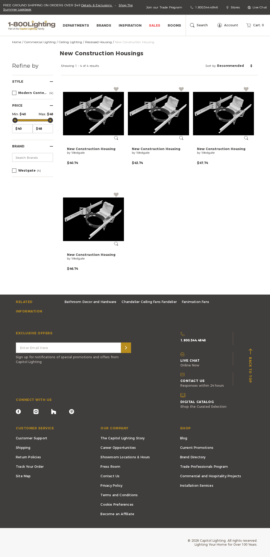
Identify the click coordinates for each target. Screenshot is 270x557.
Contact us (192, 381)
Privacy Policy (111, 486)
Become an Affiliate (117, 514)
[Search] (126, 347)
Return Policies (28, 457)
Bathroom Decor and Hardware (90, 302)
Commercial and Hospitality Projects (210, 476)
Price (17, 105)
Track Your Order (30, 467)
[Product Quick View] (116, 138)
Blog (183, 438)
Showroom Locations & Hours (125, 457)
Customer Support (31, 438)
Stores (235, 7)
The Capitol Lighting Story (122, 438)
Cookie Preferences (116, 504)
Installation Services (196, 486)
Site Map (23, 476)
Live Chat (260, 7)
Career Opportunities (118, 448)
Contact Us (109, 476)
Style (17, 81)
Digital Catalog (197, 402)
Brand (18, 146)
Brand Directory (193, 457)
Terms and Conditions (119, 495)
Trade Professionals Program (204, 467)
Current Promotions (197, 448)
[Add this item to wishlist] (116, 89)
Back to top (250, 369)
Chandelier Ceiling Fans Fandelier (149, 302)
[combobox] (229, 66)
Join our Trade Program (164, 7)
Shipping (23, 448)
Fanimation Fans (195, 302)
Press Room (110, 467)
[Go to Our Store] (33, 25)
